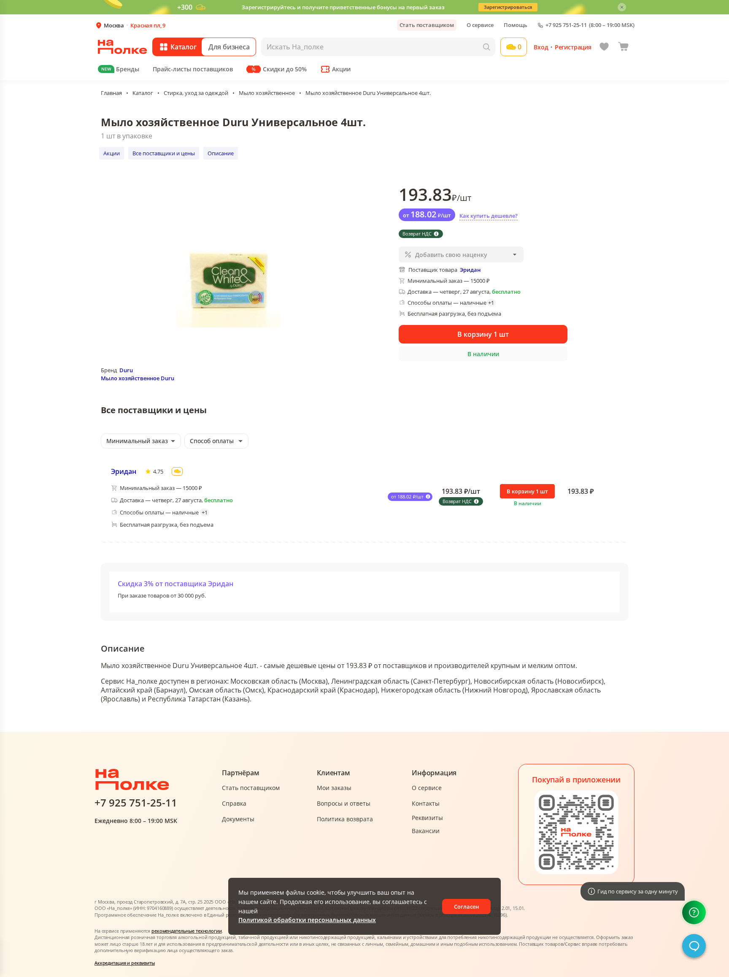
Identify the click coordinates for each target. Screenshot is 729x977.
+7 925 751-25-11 (566, 25)
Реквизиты (427, 818)
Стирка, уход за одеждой (196, 93)
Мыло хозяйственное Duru (137, 378)
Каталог (142, 93)
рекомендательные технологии (186, 931)
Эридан (123, 471)
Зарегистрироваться (508, 7)
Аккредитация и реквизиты (124, 963)
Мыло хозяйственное (267, 93)
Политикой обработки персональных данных (307, 920)
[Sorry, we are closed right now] (694, 946)
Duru (126, 370)
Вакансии (426, 831)
